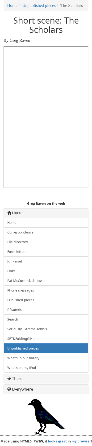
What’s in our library (23, 358)
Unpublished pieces (39, 5)
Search (12, 319)
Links (11, 271)
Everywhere (22, 389)
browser (81, 441)
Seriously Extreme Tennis (27, 329)
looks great (57, 441)
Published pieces (20, 300)
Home (12, 5)
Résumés (14, 309)
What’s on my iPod (21, 367)
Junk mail (14, 261)
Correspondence (20, 232)
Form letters (16, 251)
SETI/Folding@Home (23, 338)
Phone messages (20, 290)
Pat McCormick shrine (24, 280)
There (16, 378)
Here (16, 213)
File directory (17, 242)
